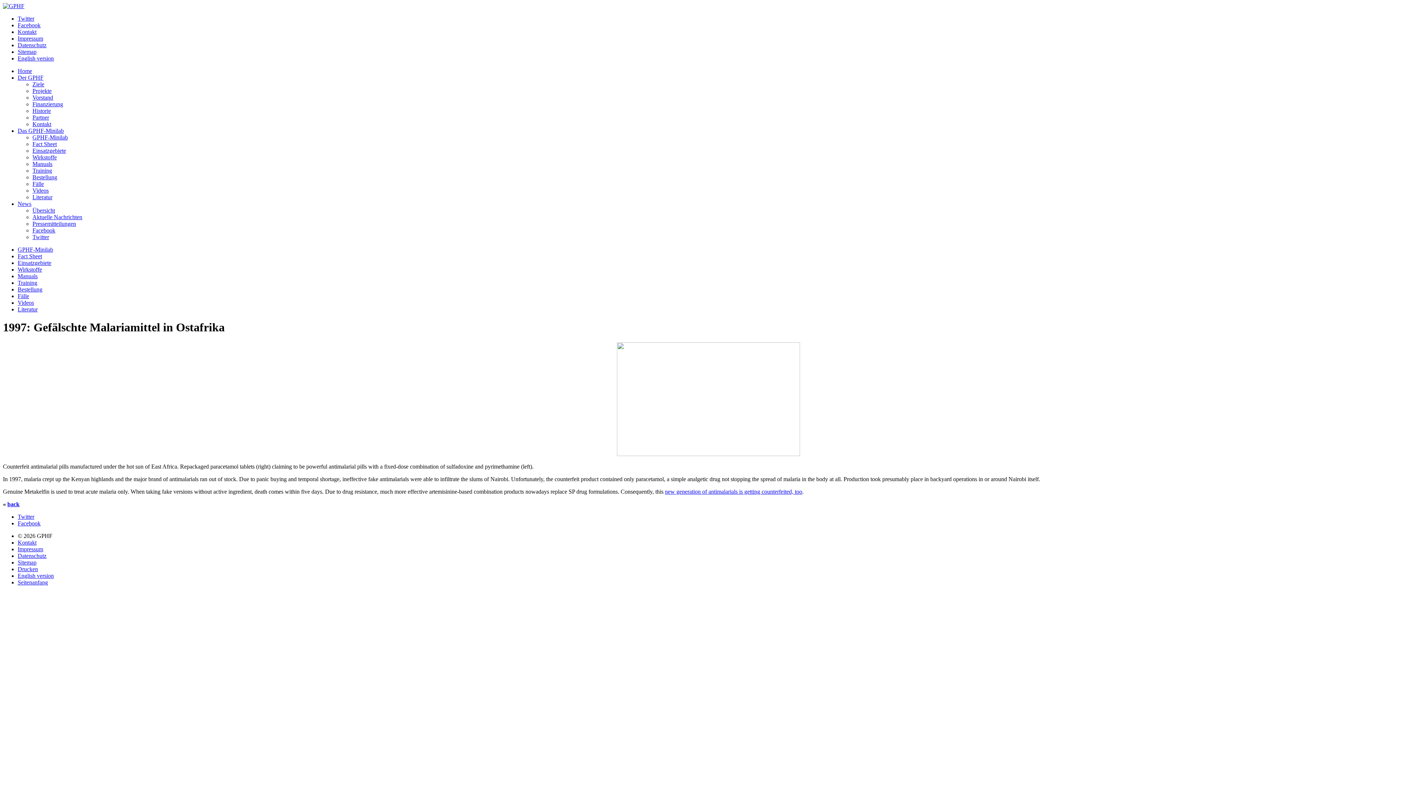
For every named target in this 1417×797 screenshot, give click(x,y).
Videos (40, 190)
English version (36, 58)
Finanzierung (47, 104)
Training (42, 171)
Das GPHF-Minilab (41, 131)
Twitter (26, 18)
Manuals (42, 164)
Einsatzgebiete (49, 151)
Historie (41, 111)
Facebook (29, 25)
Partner (40, 117)
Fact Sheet (44, 144)
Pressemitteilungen (54, 224)
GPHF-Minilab (50, 137)
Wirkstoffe (44, 157)
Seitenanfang (33, 582)
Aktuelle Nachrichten (57, 217)
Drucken (28, 569)
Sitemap (27, 52)
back (13, 504)
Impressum (30, 38)
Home (25, 71)
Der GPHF (31, 78)
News (24, 204)
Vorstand (42, 97)
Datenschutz (32, 45)
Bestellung (44, 177)
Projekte (42, 91)
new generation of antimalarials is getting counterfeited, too (733, 492)
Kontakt (27, 32)
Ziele (38, 84)
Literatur (42, 197)
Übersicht (43, 210)
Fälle (38, 184)
